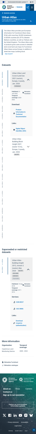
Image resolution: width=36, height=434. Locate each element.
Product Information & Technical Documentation (21, 113)
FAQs (17, 389)
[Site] (8, 7)
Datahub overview (9, 13)
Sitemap (11, 430)
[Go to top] (34, 430)
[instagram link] (26, 415)
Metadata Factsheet (27, 92)
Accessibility (24, 422)
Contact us (7, 392)
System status (18, 430)
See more (8, 54)
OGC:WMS (19, 309)
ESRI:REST (20, 302)
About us (7, 389)
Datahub (19, 7)
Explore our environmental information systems (18, 405)
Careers (28, 389)
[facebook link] (9, 415)
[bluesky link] (31, 415)
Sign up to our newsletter (13, 395)
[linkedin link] (15, 415)
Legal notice (18, 426)
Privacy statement (13, 422)
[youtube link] (20, 415)
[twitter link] (4, 415)
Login (26, 430)
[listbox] (17, 2)
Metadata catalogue (11, 365)
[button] (31, 21)
